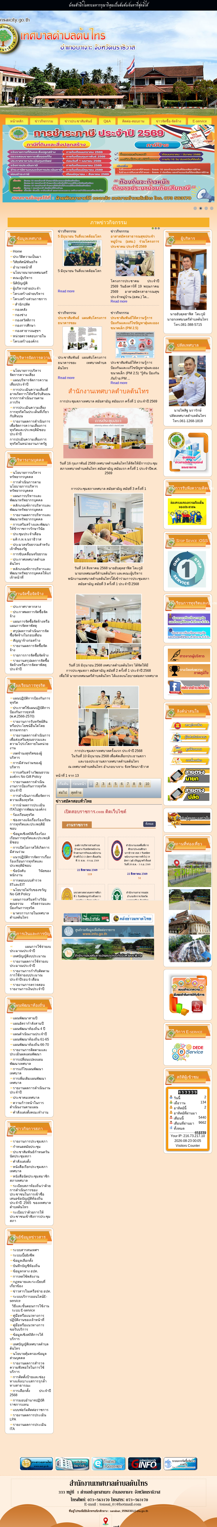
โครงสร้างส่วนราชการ (30, 299)
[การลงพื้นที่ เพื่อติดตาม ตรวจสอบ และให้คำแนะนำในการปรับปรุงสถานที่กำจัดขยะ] (82, 276)
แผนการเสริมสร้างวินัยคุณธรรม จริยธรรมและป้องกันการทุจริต (30, 904)
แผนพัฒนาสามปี (25, 1018)
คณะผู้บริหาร (22, 278)
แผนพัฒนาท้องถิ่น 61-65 (31, 1039)
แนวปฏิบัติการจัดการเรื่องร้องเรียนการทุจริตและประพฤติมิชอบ (30, 861)
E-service (200, 121)
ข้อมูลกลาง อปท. (25, 1271)
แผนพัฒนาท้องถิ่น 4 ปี (29, 1029)
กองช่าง (21, 315)
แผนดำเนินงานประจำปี (30, 1034)
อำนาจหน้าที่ (22, 267)
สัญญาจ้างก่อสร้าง (26, 640)
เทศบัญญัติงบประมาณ (29, 956)
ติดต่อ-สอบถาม (133, 121)
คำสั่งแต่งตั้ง (22, 1161)
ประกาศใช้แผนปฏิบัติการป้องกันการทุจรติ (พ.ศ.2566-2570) (30, 712)
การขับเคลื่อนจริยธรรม (30, 554)
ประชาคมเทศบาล (26, 1097)
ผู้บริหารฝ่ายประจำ (26, 288)
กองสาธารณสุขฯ (27, 331)
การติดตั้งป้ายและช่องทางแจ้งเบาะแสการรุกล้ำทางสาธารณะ (28, 1381)
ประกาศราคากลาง (27, 606)
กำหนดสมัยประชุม (27, 1146)
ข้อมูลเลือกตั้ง (23, 1260)
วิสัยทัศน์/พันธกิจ (25, 262)
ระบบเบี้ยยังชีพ (23, 1255)
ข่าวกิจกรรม (44, 121)
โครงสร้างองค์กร (26, 341)
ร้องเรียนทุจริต (23, 815)
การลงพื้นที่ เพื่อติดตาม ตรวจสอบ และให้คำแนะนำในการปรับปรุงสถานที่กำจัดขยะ (82, 241)
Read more (66, 301)
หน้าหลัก (16, 121)
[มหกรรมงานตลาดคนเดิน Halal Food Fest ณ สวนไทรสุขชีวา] (82, 358)
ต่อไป (63, 792)
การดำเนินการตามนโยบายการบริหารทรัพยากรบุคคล (25, 486)
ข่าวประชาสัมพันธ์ (78, 121)
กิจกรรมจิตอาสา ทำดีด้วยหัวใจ (133, 318)
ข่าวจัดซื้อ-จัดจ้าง (168, 121)
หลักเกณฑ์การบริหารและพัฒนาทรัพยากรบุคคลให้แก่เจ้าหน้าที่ (30, 573)
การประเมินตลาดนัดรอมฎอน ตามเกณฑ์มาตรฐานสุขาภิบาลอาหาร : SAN (133, 241)
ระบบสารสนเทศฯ (26, 1250)
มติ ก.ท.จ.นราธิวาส (27, 539)
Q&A (107, 121)
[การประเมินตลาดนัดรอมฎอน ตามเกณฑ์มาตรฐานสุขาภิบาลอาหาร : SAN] (134, 276)
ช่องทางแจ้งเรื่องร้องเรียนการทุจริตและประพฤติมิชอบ (30, 824)
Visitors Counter (188, 1145)
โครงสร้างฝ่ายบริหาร (28, 294)
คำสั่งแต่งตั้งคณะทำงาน (30, 1112)
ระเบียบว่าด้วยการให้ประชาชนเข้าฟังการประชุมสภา (30, 1217)
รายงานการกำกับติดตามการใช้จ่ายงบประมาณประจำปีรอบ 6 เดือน (29, 975)
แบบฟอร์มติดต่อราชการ (31, 1410)
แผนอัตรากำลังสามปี (28, 1023)
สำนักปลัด (22, 304)
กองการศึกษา (25, 325)
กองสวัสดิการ (25, 320)
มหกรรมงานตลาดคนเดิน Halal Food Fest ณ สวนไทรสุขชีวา (82, 323)
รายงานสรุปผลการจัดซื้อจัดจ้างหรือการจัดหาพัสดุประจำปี (29, 665)
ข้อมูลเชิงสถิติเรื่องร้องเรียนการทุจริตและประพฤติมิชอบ (30, 838)
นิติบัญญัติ (20, 283)
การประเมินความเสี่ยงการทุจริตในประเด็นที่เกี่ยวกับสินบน (29, 412)
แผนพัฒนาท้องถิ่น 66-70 (31, 1044)
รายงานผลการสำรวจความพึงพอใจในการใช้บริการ (27, 1367)
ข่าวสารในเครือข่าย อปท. (32, 1291)
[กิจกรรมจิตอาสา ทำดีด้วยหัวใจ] (134, 348)
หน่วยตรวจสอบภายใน (29, 336)
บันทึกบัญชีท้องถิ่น (26, 1266)
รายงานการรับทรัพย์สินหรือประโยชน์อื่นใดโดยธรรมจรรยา (28, 726)
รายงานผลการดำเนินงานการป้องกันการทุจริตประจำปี (28, 786)
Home (17, 251)
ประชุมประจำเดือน (27, 534)
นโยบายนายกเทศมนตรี (30, 272)
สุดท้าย (76, 792)
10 (147, 784)
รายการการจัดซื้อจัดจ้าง (31, 655)
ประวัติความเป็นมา (27, 256)
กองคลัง (21, 309)
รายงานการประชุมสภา (30, 1141)
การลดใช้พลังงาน (26, 1276)
